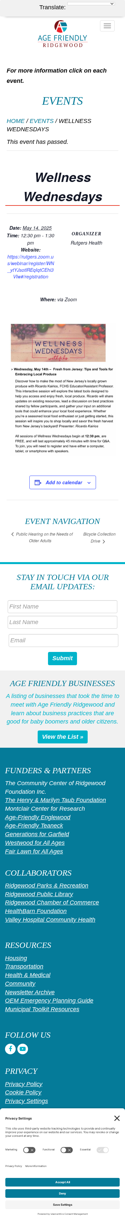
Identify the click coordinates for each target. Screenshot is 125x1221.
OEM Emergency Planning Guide (49, 1000)
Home (16, 121)
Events (42, 121)
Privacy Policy (23, 1084)
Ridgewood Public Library (39, 894)
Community (20, 983)
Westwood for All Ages (35, 843)
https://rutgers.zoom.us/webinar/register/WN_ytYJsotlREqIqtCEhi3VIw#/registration (30, 266)
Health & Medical (27, 975)
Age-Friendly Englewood (37, 817)
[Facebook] (10, 1049)
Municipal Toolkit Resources (42, 1009)
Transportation (24, 966)
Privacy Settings (26, 1101)
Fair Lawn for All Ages (34, 851)
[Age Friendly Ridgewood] (63, 33)
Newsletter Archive (30, 992)
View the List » (62, 736)
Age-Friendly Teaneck (34, 825)
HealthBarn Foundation (36, 911)
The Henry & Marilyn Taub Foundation (55, 800)
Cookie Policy (23, 1092)
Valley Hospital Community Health (50, 919)
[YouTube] (23, 1049)
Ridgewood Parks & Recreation (46, 885)
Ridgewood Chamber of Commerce (52, 902)
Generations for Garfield (37, 834)
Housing (16, 958)
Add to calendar (64, 482)
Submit (62, 658)
